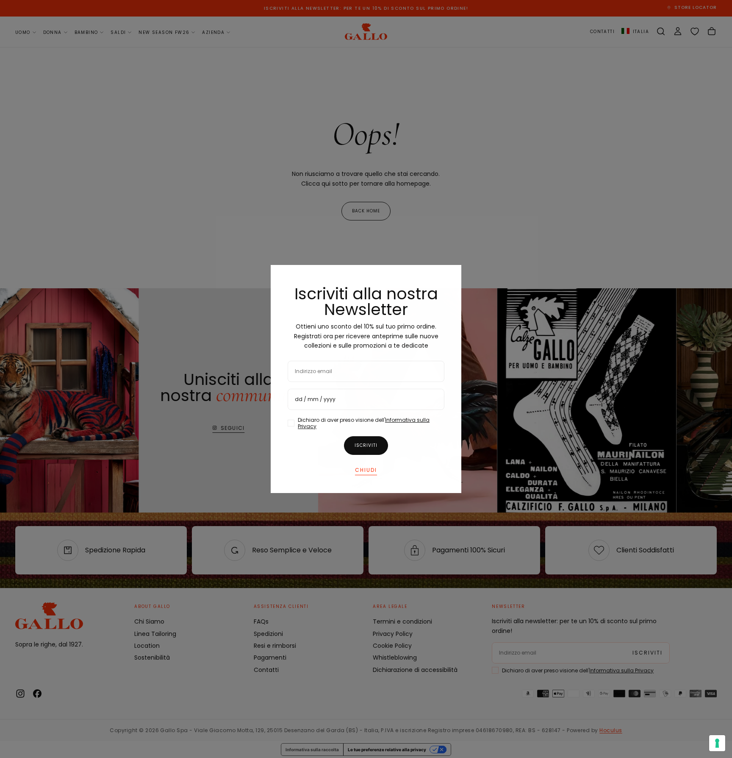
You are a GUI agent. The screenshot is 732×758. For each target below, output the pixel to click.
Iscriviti (366, 445)
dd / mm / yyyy (315, 399)
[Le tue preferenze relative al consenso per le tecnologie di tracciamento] (717, 743)
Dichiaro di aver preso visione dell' (364, 423)
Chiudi (366, 470)
